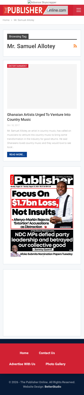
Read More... (17, 154)
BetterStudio (53, 386)
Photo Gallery (55, 364)
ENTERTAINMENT (18, 66)
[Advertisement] (42, 302)
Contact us (47, 353)
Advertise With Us (22, 364)
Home (24, 353)
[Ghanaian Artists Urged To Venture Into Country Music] (42, 86)
